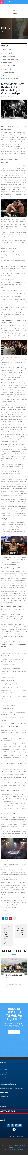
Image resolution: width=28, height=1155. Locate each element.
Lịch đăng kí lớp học (8, 72)
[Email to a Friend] (14, 918)
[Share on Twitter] (6, 918)
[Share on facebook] (3, 918)
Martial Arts (4, 914)
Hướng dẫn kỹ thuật (7, 65)
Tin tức (10, 31)
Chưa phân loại (6, 53)
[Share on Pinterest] (10, 918)
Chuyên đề (4, 1067)
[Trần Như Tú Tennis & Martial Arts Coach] (14, 11)
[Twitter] (12, 1125)
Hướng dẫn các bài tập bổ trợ (10, 59)
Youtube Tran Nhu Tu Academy (10, 78)
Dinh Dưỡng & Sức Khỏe (9, 56)
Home (3, 31)
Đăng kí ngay (14, 1032)
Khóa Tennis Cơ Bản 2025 (14, 975)
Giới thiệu (4, 1077)
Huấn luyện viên (5, 1072)
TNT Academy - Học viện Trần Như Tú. (16, 1145)
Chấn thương (6, 49)
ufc (14, 914)
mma (10, 914)
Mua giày (4, 1074)
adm (8, 96)
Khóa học (4, 1069)
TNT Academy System (17, 1149)
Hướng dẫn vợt (6, 69)
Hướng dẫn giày (7, 62)
